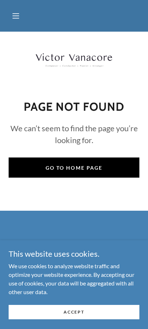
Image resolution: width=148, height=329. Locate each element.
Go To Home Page (74, 168)
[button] (16, 16)
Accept (74, 312)
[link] (74, 60)
